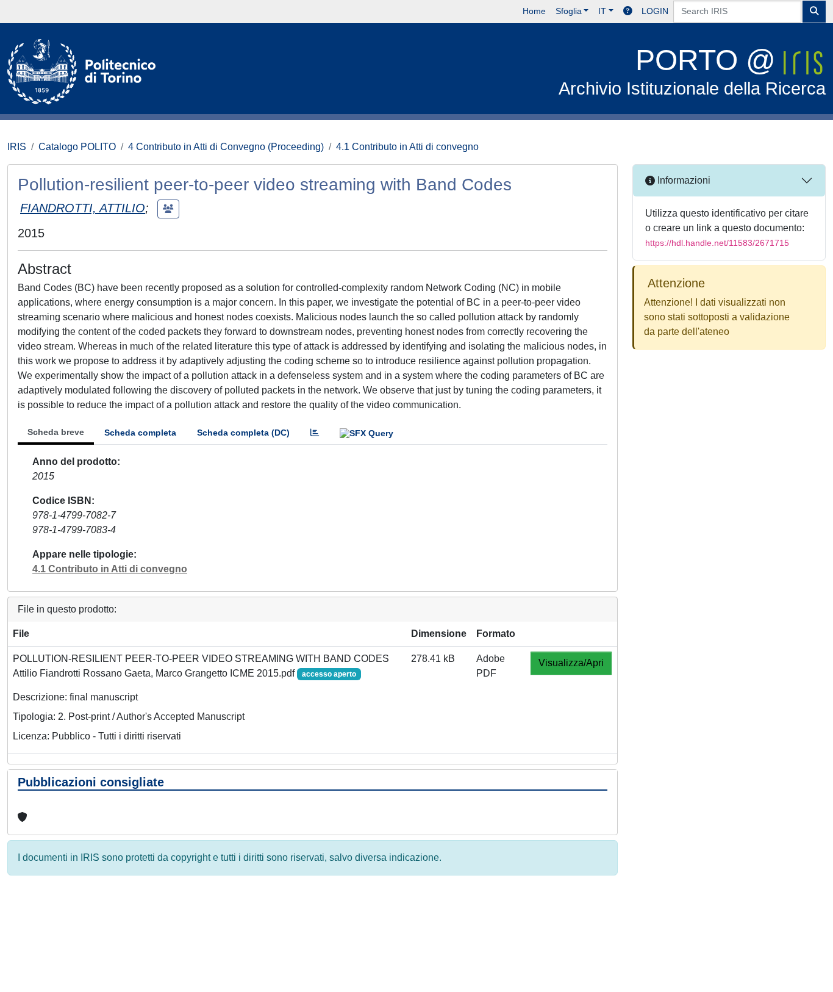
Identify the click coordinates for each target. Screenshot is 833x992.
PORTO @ (692, 71)
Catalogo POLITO (77, 147)
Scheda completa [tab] (140, 432)
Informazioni (682, 180)
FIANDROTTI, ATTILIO (82, 208)
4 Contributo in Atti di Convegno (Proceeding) (226, 147)
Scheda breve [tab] (55, 432)
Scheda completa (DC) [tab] (243, 432)
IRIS (16, 147)
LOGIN (655, 11)
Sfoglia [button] (569, 11)
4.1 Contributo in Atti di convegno (407, 147)
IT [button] (602, 11)
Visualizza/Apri (571, 663)
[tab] (314, 433)
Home (534, 11)
